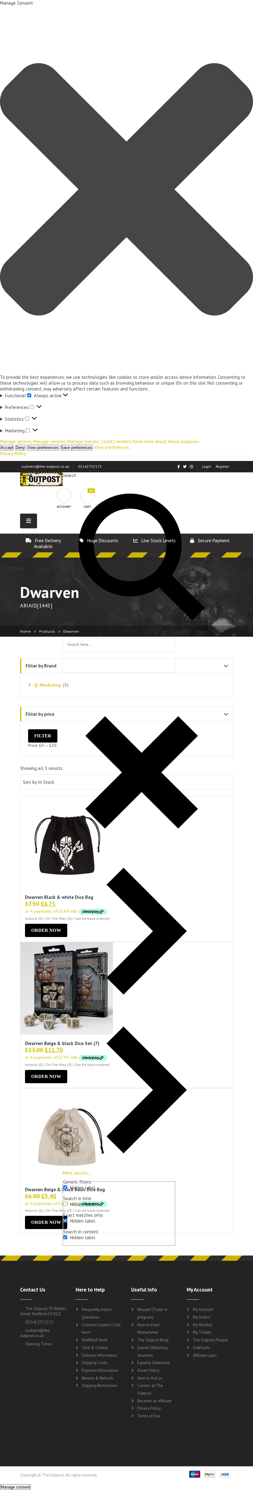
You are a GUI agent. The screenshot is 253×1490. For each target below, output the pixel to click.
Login (206, 466)
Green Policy (148, 1370)
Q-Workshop (47, 685)
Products (47, 631)
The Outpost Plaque (210, 1340)
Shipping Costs (94, 1362)
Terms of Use (148, 1416)
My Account (203, 1309)
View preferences (42, 447)
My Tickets (202, 1332)
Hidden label (82, 1188)
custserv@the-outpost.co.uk (45, 466)
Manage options (16, 441)
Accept (7, 447)
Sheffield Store (94, 1340)
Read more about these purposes (166, 441)
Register (222, 466)
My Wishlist (202, 1325)
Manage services (49, 441)
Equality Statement (153, 1362)
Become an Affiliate (154, 1401)
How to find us (149, 1378)
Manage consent (15, 1487)
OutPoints (201, 1347)
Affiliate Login (205, 1355)
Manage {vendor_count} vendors (99, 441)
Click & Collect (95, 1347)
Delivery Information (99, 1355)
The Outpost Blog (152, 1340)
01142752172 (90, 466)
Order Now (46, 930)
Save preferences (76, 447)
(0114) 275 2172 (38, 1322)
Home (25, 631)
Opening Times (38, 1344)
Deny (20, 447)
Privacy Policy (13, 453)
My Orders (201, 1317)
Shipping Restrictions (99, 1385)
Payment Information (100, 1370)
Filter (42, 735)
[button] (126, 190)
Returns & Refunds (97, 1378)
